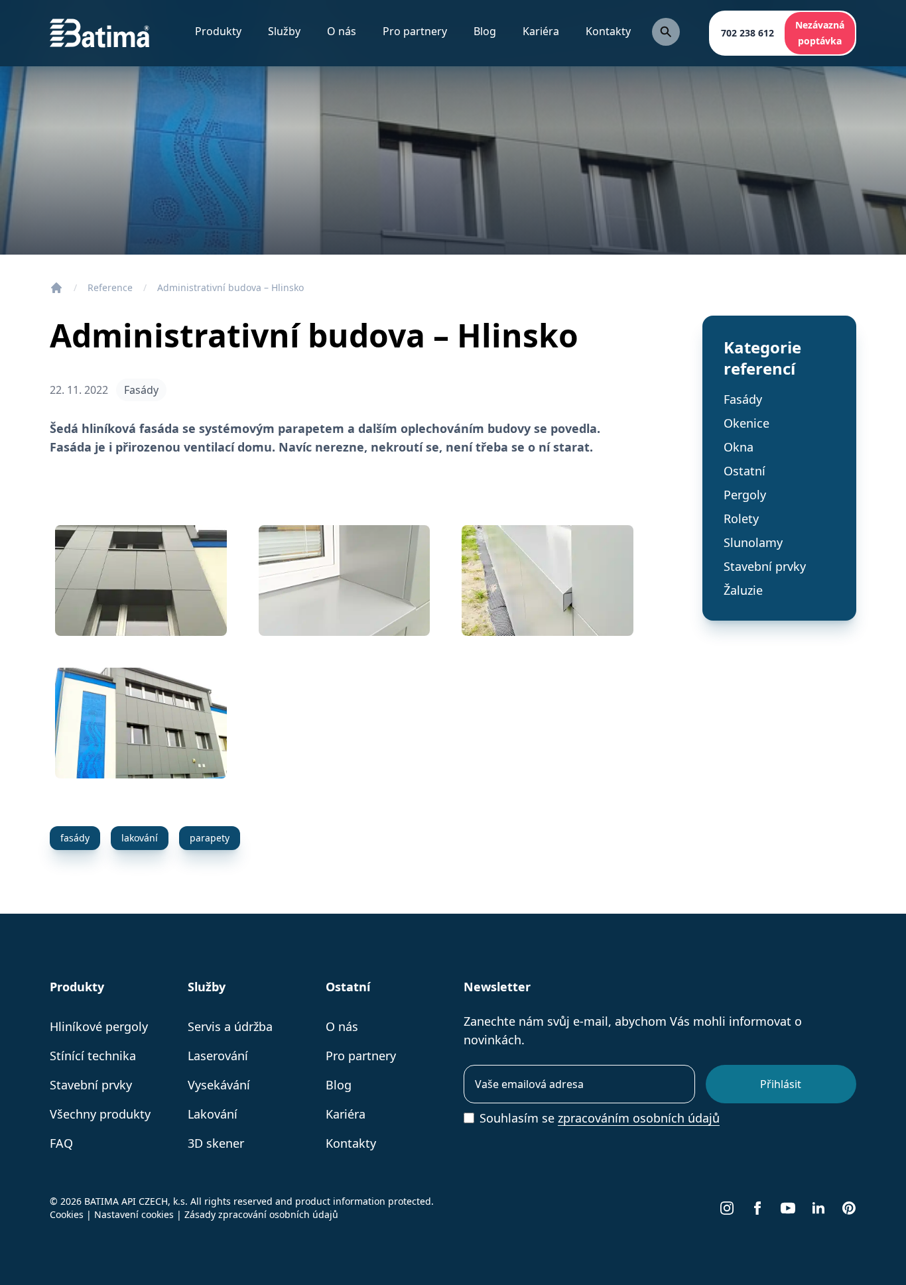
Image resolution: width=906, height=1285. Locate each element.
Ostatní (744, 471)
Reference (110, 287)
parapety (209, 837)
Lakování (212, 1114)
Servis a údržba (230, 1026)
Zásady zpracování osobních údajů (261, 1214)
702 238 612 (747, 33)
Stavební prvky (765, 566)
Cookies (67, 1214)
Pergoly (745, 495)
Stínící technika (93, 1056)
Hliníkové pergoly (99, 1026)
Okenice (746, 423)
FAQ (61, 1143)
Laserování (218, 1056)
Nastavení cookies (134, 1214)
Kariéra (541, 31)
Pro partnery (415, 31)
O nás (342, 1026)
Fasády (141, 390)
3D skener (216, 1143)
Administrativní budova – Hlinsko (230, 287)
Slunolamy (753, 542)
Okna (738, 447)
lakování (139, 837)
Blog (485, 31)
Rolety (741, 518)
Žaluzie (743, 590)
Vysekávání (219, 1085)
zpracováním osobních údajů (639, 1118)
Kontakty (608, 31)
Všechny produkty (100, 1114)
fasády (75, 837)
